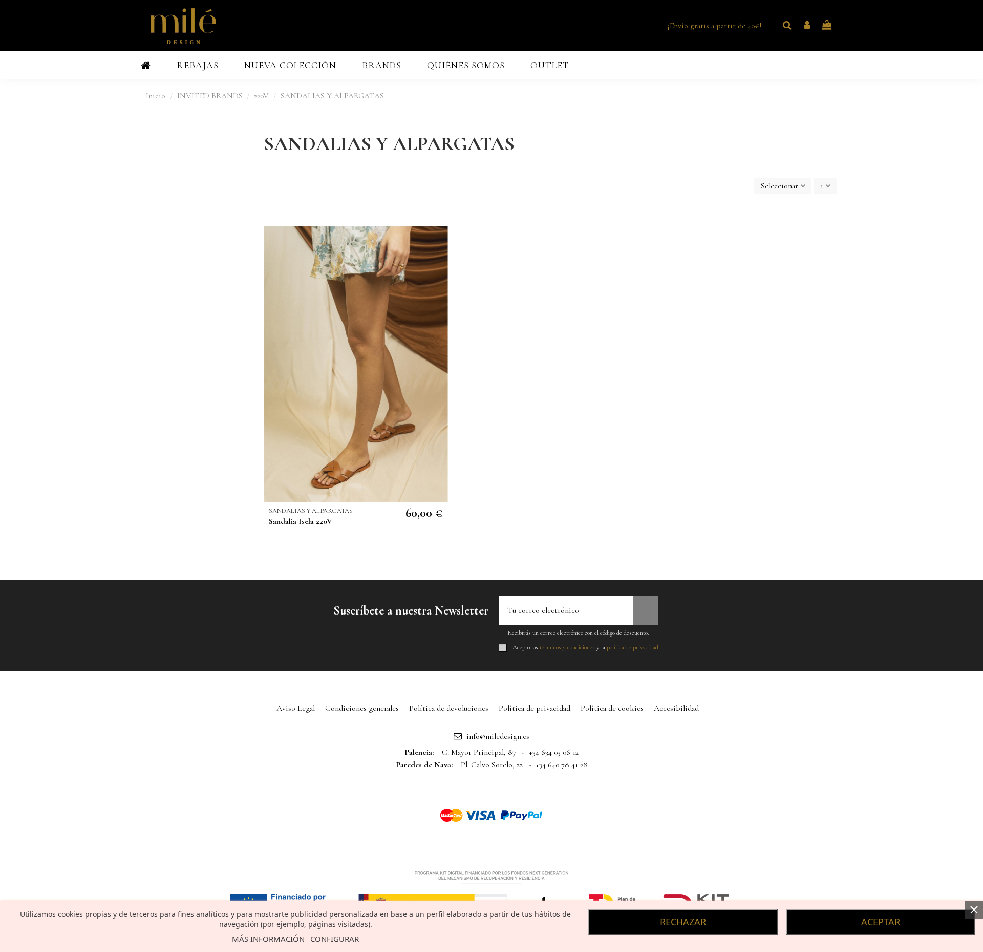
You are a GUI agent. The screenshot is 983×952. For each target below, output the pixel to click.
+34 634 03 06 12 (554, 752)
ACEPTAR (880, 922)
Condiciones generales (362, 708)
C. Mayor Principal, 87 (479, 752)
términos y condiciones (567, 647)
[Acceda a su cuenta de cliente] (807, 25)
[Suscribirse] (645, 610)
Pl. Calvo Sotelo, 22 (492, 764)
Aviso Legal (295, 708)
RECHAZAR (683, 922)
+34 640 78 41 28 (562, 764)
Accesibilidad (676, 708)
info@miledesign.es (497, 736)
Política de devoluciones (448, 708)
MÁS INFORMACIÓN (268, 939)
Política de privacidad (534, 708)
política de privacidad (632, 647)
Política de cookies (612, 708)
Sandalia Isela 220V (300, 521)
